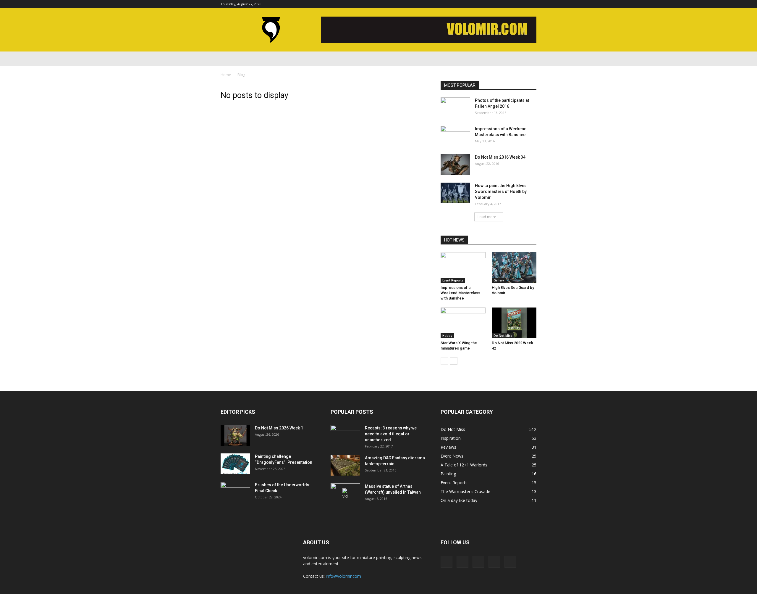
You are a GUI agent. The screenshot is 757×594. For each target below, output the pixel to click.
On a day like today (459, 500)
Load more (487, 216)
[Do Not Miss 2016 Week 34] (455, 164)
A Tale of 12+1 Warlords (464, 465)
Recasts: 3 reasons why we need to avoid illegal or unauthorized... (391, 434)
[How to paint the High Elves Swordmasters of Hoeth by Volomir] (455, 193)
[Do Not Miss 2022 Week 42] (514, 323)
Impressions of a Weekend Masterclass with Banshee (460, 292)
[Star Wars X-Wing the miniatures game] (463, 323)
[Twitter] (522, 4)
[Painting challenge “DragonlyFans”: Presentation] (235, 463)
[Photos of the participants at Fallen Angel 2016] (455, 107)
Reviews (448, 447)
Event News (452, 456)
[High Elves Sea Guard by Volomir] (514, 267)
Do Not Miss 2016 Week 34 (500, 157)
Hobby (447, 336)
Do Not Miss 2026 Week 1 (279, 428)
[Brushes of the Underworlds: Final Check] (235, 492)
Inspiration (451, 438)
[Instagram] (502, 4)
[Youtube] (532, 4)
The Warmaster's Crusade (465, 491)
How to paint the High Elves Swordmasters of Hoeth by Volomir (501, 191)
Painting (448, 474)
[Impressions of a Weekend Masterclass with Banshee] (455, 136)
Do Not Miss (503, 336)
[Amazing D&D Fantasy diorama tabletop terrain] (345, 465)
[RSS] (512, 4)
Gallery (499, 280)
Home (226, 74)
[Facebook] (493, 4)
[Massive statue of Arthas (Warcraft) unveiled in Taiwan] (345, 493)
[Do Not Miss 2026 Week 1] (235, 435)
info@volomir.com (343, 576)
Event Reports (452, 280)
